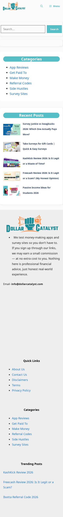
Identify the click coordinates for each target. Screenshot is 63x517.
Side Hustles (19, 88)
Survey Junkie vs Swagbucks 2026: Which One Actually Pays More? (40, 129)
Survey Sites (19, 94)
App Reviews (19, 67)
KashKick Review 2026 (18, 472)
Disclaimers (20, 380)
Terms (16, 385)
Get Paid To (18, 72)
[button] (41, 6)
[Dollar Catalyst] (14, 6)
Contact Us (19, 375)
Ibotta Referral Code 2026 (20, 497)
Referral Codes (21, 83)
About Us (18, 369)
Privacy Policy (21, 390)
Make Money (19, 78)
